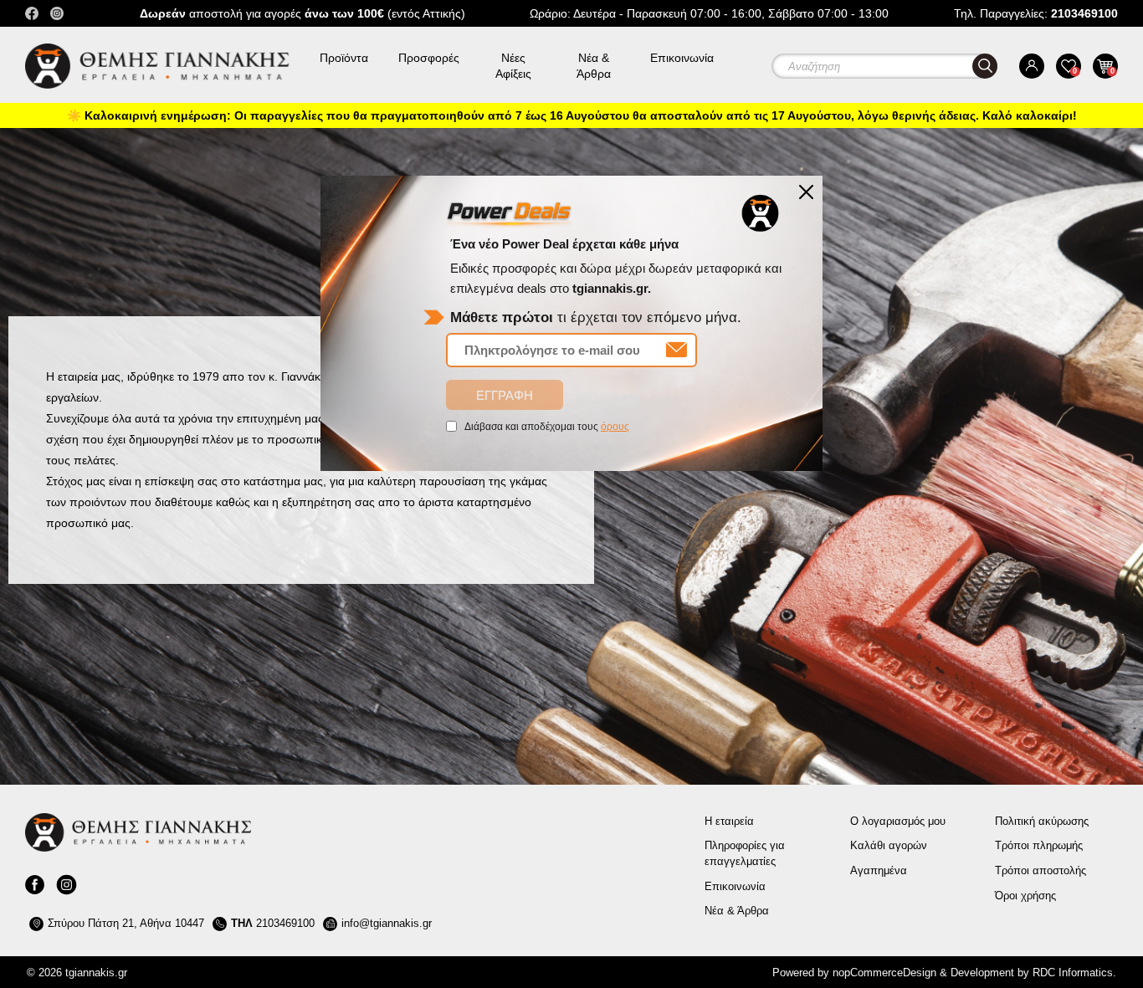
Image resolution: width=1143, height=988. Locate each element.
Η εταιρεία (729, 821)
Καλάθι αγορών (888, 845)
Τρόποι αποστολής (1040, 870)
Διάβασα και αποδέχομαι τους (546, 427)
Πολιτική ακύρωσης (1042, 821)
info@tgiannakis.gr (386, 923)
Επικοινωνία (682, 57)
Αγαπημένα (878, 870)
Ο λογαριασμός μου (898, 821)
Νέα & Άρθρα (594, 65)
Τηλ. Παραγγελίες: (1036, 13)
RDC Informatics (1073, 972)
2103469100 (273, 923)
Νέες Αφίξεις (513, 65)
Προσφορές (428, 57)
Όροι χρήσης (1025, 895)
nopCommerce (868, 972)
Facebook (31, 13)
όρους (615, 427)
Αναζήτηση (984, 66)
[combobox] (897, 66)
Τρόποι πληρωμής (1039, 845)
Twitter (57, 13)
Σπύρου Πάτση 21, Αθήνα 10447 (126, 923)
